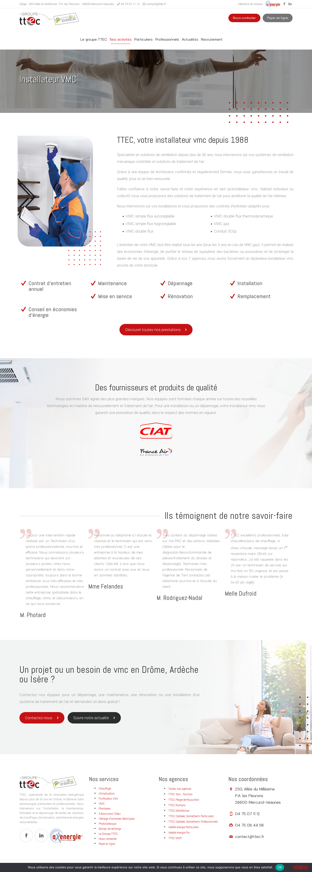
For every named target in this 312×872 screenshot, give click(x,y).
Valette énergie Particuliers (183, 827)
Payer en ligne (277, 17)
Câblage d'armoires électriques (117, 818)
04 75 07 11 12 (130, 4)
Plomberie (104, 808)
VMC (102, 803)
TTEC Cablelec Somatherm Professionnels (193, 821)
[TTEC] (49, 18)
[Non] (301, 867)
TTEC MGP (175, 838)
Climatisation (107, 793)
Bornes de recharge (110, 828)
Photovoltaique (107, 823)
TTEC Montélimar (178, 810)
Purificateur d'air (108, 798)
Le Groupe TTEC (108, 833)
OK (280, 867)
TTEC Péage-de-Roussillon (183, 799)
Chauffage (105, 788)
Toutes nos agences (179, 788)
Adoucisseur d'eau (110, 813)
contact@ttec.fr (156, 4)
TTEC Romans (177, 805)
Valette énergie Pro (179, 832)
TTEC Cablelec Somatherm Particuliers (191, 816)
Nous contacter (244, 17)
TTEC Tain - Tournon (180, 794)
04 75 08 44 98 (249, 825)
